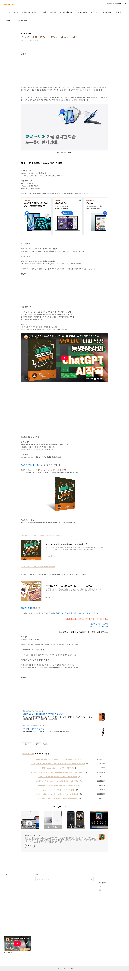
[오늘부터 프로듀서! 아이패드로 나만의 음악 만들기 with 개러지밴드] (64, 474)
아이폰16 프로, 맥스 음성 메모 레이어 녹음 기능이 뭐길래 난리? (57, 781)
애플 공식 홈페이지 (27, 608)
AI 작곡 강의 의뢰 (82, 12)
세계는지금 (119, 12)
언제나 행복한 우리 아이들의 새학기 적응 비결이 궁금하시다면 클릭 (46, 731)
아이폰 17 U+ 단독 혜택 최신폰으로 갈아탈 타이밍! (43, 714)
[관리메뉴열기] (125, 3)
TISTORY (64, 968)
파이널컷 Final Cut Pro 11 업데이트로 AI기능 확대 (57, 790)
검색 (91, 879)
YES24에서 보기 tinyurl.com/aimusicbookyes (38, 535)
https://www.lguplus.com (32, 711)
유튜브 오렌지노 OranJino (99, 626)
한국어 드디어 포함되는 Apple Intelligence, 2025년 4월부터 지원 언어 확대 (57, 772)
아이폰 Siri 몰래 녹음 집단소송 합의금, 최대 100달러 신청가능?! (58, 759)
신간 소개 (43, 12)
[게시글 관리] (31, 744)
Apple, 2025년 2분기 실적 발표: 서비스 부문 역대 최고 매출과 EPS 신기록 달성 (58, 763)
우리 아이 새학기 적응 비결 (33, 728)
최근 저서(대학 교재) (66, 12)
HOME (8, 12)
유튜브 (16, 12)
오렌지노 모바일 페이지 (29, 12)
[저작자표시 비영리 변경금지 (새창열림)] (45, 744)
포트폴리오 (53, 12)
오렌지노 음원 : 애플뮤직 (99, 624)
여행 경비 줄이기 (107, 12)
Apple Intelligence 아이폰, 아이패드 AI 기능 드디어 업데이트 (57, 794)
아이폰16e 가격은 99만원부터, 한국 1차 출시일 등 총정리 (57, 776)
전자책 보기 (60, 535)
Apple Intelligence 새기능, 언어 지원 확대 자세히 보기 (57, 785)
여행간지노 (94, 12)
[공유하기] (29, 744)
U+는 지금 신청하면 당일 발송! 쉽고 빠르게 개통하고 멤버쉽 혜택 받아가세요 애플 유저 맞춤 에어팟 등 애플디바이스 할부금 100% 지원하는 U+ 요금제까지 (58, 718)
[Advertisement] (64, 69)
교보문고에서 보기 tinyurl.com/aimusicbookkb (38, 566)
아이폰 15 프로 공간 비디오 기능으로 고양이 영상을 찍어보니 (57, 798)
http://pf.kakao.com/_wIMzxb (33, 725)
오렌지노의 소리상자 (33, 835)
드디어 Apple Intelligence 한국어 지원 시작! (58, 768)
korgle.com (10, 20)
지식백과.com (22, 20)
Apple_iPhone (28, 753)
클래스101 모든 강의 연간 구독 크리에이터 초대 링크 (74, 613)
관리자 (71, 968)
